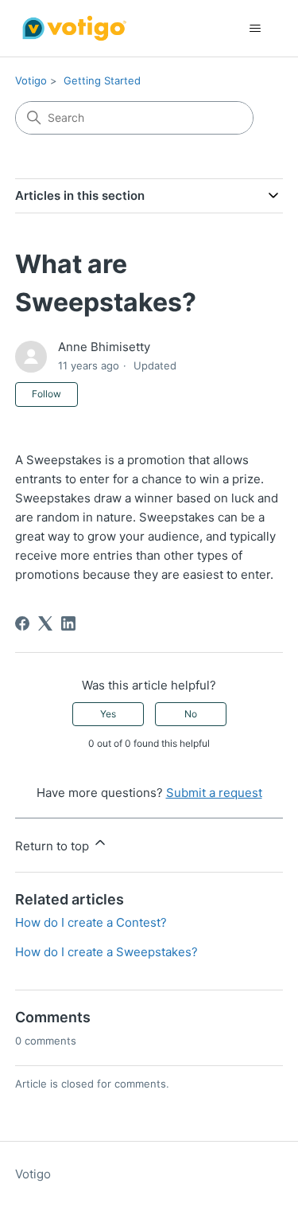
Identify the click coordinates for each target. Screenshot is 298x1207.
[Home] (73, 28)
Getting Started (102, 80)
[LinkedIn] (68, 623)
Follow (46, 394)
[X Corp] (45, 623)
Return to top (53, 845)
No (190, 714)
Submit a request (214, 792)
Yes (108, 714)
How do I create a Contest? (91, 922)
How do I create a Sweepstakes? (106, 951)
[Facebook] (22, 623)
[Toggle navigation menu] (254, 28)
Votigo (31, 80)
